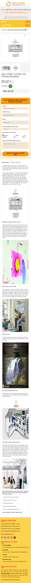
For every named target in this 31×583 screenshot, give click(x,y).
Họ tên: (4, 106)
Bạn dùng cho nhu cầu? (9, 132)
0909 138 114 (10, 9)
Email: (4, 119)
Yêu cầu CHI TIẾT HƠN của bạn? (11, 140)
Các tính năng (5, 162)
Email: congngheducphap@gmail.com (16, 12)
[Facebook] (5, 537)
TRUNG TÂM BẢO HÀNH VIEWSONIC (10, 580)
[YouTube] (11, 537)
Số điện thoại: (6, 111)
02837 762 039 (18, 9)
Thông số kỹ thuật (15, 162)
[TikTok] (15, 537)
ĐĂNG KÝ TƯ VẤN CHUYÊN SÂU (15, 154)
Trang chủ (4, 29)
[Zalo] (2, 537)
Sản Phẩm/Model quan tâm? (10, 126)
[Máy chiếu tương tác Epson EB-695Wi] (25, 35)
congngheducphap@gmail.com (12, 531)
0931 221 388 (27, 9)
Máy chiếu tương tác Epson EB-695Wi (17, 29)
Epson (10, 80)
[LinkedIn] (8, 537)
